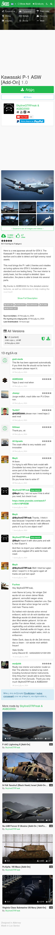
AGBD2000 (17, 378)
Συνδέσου (29, 693)
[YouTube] (21, 112)
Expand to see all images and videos (27, 228)
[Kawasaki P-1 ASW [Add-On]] (27, 185)
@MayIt (16, 493)
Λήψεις (10, 237)
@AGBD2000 (18, 413)
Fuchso (16, 584)
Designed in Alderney (11, 922)
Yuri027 (16, 410)
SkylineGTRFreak (21, 489)
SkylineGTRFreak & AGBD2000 (27, 106)
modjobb (16, 663)
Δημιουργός (36, 490)
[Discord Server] (28, 112)
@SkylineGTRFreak (22, 517)
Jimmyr (15, 393)
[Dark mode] (47, 3)
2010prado (17, 441)
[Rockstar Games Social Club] (24, 112)
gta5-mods (17, 359)
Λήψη (29, 89)
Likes (23, 237)
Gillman (16, 427)
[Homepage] (17, 112)
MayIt (15, 458)
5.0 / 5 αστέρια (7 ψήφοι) (11, 243)
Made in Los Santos (10, 925)
